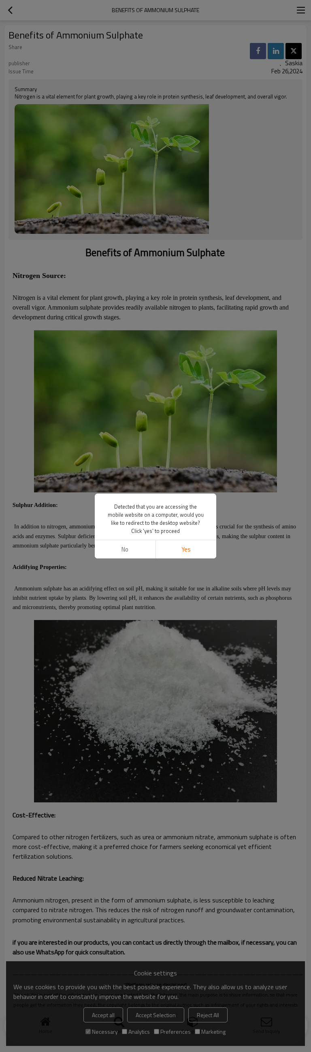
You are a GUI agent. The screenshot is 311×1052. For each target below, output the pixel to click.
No (124, 549)
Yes (186, 549)
